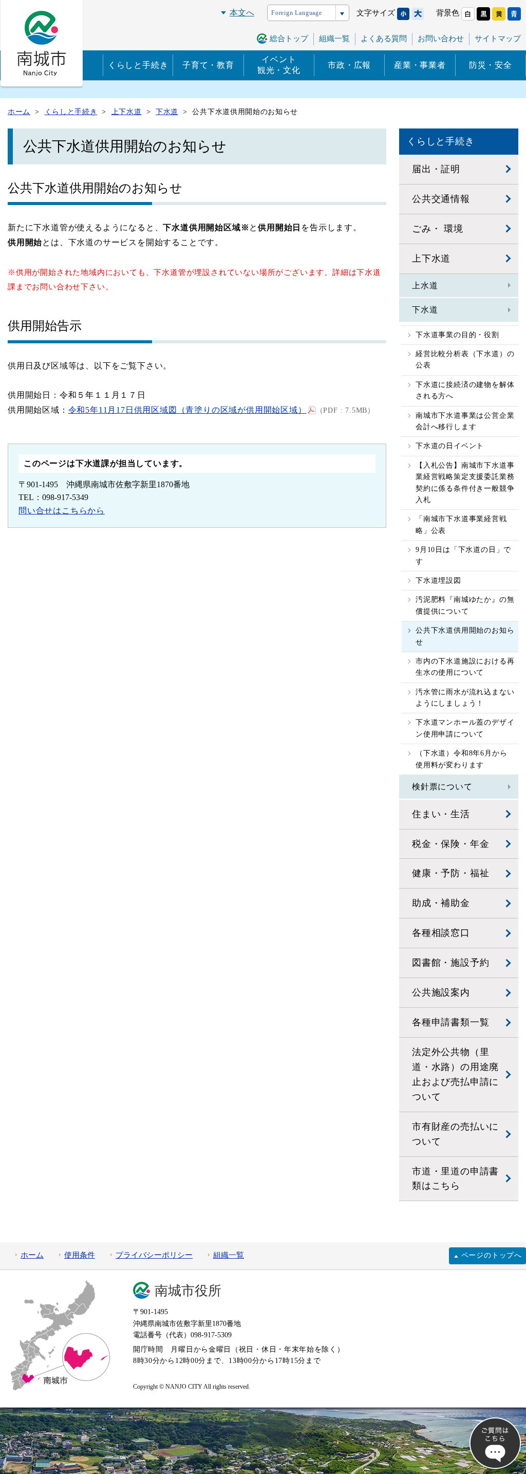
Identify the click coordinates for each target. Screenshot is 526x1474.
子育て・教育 (208, 65)
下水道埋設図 (438, 580)
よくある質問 (384, 38)
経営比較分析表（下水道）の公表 (465, 359)
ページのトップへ (491, 1255)
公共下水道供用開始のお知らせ (465, 636)
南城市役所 (188, 1290)
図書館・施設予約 (450, 962)
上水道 (425, 285)
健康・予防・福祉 (450, 873)
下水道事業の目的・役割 (457, 335)
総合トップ (289, 38)
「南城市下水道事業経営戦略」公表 (461, 524)
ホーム (32, 1255)
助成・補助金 (441, 903)
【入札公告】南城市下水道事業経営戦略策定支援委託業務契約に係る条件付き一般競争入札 (465, 483)
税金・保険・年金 (450, 844)
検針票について (442, 786)
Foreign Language (296, 12)
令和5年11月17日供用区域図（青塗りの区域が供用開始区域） (187, 410)
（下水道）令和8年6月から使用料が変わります (461, 758)
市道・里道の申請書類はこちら (455, 1178)
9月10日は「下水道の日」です (463, 555)
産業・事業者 (420, 65)
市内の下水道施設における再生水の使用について (465, 666)
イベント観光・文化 (278, 65)
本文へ (242, 12)
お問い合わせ (441, 38)
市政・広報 (349, 65)
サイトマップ (498, 38)
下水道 (425, 309)
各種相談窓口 (441, 933)
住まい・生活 (441, 814)
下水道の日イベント (450, 446)
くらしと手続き (138, 65)
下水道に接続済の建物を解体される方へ (465, 390)
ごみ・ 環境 (437, 229)
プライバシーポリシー (154, 1255)
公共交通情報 (441, 199)
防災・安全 (490, 65)
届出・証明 (436, 169)
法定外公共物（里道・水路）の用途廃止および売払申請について (455, 1074)
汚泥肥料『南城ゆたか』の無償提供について (465, 605)
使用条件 (79, 1255)
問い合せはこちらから (61, 510)
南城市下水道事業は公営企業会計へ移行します (465, 421)
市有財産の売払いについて (455, 1134)
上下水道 (431, 258)
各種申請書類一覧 (450, 1022)
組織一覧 (334, 38)
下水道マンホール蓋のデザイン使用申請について (465, 728)
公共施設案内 (441, 992)
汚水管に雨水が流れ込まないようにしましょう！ (465, 697)
